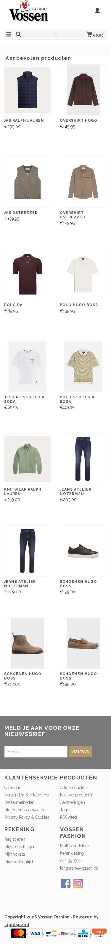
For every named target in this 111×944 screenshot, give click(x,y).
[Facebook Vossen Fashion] (65, 883)
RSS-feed (68, 817)
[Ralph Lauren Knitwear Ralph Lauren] (27, 458)
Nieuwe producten (77, 795)
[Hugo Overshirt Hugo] (83, 90)
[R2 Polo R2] (27, 274)
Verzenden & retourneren (27, 795)
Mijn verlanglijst (18, 861)
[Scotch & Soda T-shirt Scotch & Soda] (27, 366)
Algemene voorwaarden (26, 809)
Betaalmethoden (19, 802)
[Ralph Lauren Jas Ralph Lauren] (27, 90)
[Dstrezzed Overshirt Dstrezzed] (83, 182)
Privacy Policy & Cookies (26, 817)
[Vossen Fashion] (30, 14)
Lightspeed (16, 924)
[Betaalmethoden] (19, 932)
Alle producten (73, 787)
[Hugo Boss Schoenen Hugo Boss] (83, 551)
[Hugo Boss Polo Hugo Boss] (83, 274)
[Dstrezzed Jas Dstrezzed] (27, 182)
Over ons (12, 787)
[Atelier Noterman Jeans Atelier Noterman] (83, 458)
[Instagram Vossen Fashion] (78, 883)
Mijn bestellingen (20, 846)
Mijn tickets (14, 854)
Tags (64, 809)
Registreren (14, 839)
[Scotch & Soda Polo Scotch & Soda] (83, 366)
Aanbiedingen (72, 802)
